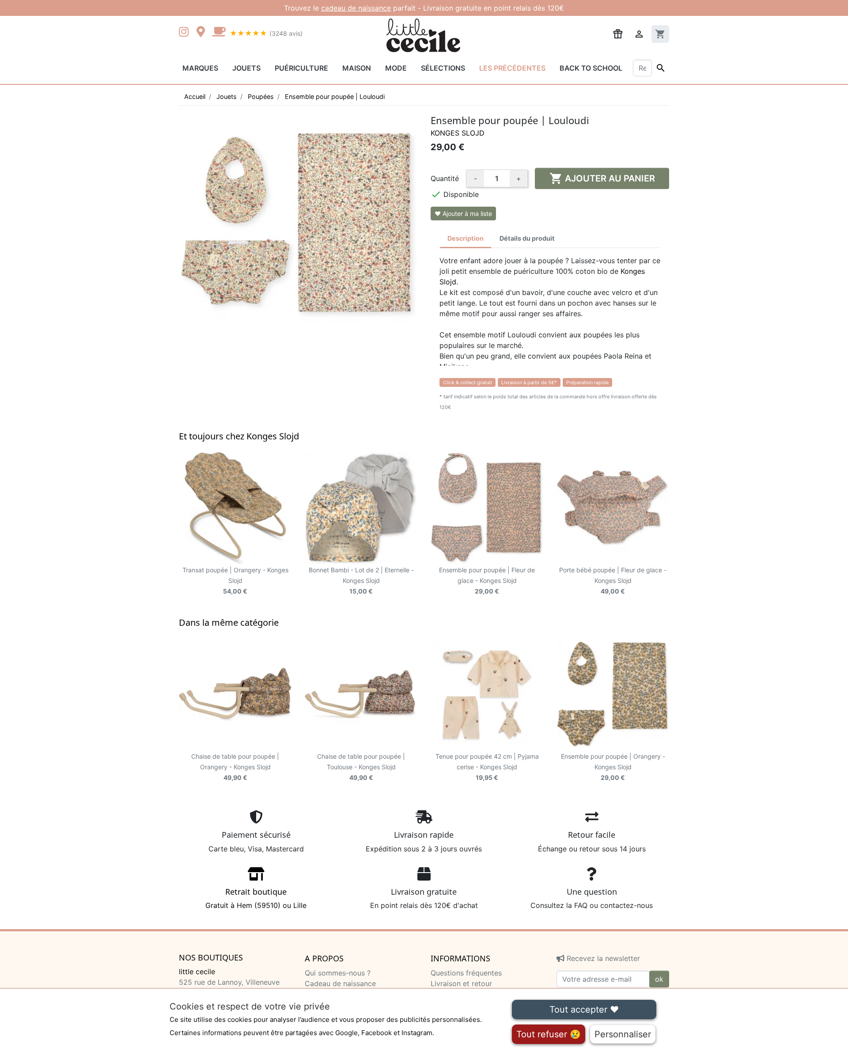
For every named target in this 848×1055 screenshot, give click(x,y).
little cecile (197, 971)
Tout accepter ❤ (584, 1009)
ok (659, 979)
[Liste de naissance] (618, 33)
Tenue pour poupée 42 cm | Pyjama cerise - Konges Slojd (487, 766)
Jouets (246, 68)
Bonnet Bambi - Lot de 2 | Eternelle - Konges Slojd (361, 580)
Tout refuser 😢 (548, 1034)
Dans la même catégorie (229, 622)
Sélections (443, 68)
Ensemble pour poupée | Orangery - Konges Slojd (613, 766)
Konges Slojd (458, 133)
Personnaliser (622, 1034)
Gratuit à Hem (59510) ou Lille (256, 898)
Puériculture (301, 68)
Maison (356, 68)
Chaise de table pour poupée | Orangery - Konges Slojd (235, 766)
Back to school (591, 68)
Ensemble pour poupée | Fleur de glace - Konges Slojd (487, 580)
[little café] (218, 32)
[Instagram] (185, 32)
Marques (200, 68)
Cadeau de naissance (340, 983)
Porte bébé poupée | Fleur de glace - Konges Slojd (612, 580)
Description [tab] (465, 238)
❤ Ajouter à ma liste (463, 213)
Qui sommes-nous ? (338, 972)
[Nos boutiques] (203, 32)
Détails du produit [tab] (527, 238)
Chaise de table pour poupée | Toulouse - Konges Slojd (361, 766)
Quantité (445, 178)
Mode (396, 68)
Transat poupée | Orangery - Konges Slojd (235, 580)
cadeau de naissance (356, 8)
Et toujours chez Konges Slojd (239, 436)
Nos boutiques (211, 958)
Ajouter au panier (602, 178)
